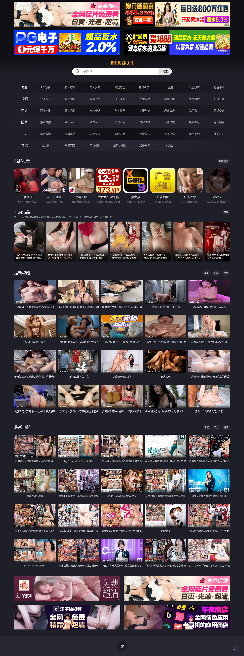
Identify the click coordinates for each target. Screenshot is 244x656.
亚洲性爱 (45, 110)
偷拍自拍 (70, 110)
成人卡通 (95, 110)
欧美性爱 (120, 110)
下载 (226, 212)
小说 (24, 133)
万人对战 (95, 87)
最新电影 (22, 427)
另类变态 (219, 110)
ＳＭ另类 (219, 99)
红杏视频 (144, 145)
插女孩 (45, 145)
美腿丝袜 (144, 122)
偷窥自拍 (45, 122)
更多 (226, 273)
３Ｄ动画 (120, 99)
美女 (206, 273)
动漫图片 (120, 122)
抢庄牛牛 (219, 87)
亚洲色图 (70, 122)
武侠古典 (120, 134)
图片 (24, 122)
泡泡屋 (169, 145)
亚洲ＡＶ (45, 99)
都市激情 (45, 134)
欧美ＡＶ (95, 99)
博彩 (24, 87)
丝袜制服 (169, 99)
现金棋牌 (194, 87)
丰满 (206, 427)
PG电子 (45, 87)
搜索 (165, 71)
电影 (24, 110)
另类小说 (169, 134)
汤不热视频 (119, 145)
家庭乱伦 (70, 134)
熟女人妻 (144, 99)
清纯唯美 (169, 122)
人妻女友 (95, 134)
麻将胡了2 (145, 87)
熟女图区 (194, 122)
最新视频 (22, 273)
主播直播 (194, 99)
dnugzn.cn (122, 63)
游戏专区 (120, 87)
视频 (24, 99)
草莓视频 (95, 145)
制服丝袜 (144, 110)
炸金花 (169, 87)
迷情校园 (144, 134)
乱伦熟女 (194, 110)
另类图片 (219, 122)
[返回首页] (236, 649)
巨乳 (216, 273)
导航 (24, 145)
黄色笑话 (194, 134)
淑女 (216, 427)
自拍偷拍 (70, 99)
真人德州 (70, 87)
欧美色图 (95, 122)
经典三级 (169, 110)
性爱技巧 (219, 134)
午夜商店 (70, 145)
